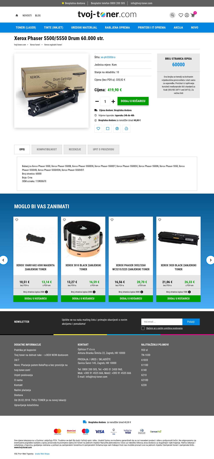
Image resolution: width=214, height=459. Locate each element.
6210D (144, 380)
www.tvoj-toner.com (23, 447)
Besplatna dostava (75, 3)
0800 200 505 (117, 3)
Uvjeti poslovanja (23, 375)
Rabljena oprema (117, 27)
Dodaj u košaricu (133, 101)
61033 (144, 360)
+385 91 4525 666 (93, 373)
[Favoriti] (98, 128)
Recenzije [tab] (75, 149)
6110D (144, 365)
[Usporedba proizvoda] (107, 128)
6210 (144, 375)
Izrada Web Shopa (42, 454)
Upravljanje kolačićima (26, 405)
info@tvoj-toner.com (141, 3)
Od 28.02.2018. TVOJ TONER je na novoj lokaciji (40, 400)
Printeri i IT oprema (152, 27)
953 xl (144, 350)
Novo (194, 27)
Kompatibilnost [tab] (47, 149)
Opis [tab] (22, 149)
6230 (144, 385)
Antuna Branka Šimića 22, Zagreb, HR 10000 (101, 353)
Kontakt (18, 385)
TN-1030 (145, 355)
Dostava (18, 395)
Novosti (27, 15)
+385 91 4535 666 (121, 373)
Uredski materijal (84, 27)
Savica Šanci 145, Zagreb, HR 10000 (97, 363)
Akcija (178, 27)
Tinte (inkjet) (53, 27)
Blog (38, 15)
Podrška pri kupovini (25, 350)
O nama (18, 380)
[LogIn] (187, 15)
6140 (144, 370)
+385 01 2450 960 (112, 369)
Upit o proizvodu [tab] (103, 149)
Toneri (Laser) (26, 27)
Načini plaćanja (22, 390)
